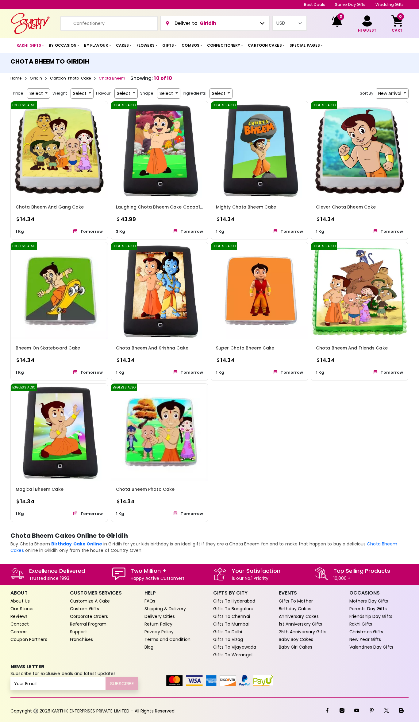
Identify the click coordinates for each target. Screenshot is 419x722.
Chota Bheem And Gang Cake (50, 207)
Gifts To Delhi (227, 632)
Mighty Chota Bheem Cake (246, 207)
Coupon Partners (28, 639)
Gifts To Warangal (232, 655)
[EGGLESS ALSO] (59, 149)
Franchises (81, 639)
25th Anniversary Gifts (302, 632)
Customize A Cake (90, 601)
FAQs (149, 601)
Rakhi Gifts (360, 624)
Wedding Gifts (389, 4)
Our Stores (21, 609)
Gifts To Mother (296, 601)
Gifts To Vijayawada (234, 647)
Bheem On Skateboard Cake (48, 348)
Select (36, 93)
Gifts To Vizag (228, 639)
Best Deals (314, 4)
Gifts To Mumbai (231, 624)
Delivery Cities (159, 616)
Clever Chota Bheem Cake (346, 207)
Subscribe (122, 683)
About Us (20, 601)
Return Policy (158, 624)
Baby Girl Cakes (295, 647)
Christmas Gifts (366, 632)
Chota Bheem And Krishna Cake (152, 348)
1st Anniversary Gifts (300, 624)
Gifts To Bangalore (233, 609)
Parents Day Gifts (368, 609)
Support (78, 632)
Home (15, 78)
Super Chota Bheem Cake (245, 348)
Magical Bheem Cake (39, 489)
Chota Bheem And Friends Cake (352, 348)
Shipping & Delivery (165, 609)
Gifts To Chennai (231, 616)
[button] (30, 45)
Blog (148, 647)
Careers (19, 632)
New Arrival (390, 93)
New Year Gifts (365, 639)
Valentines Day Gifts (371, 647)
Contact (19, 624)
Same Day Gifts (350, 4)
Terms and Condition (167, 639)
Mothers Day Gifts (368, 601)
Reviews (19, 616)
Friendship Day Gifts (370, 616)
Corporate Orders (89, 616)
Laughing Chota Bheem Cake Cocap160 (161, 207)
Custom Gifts (84, 609)
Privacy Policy (159, 632)
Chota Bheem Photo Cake (145, 489)
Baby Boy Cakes (296, 639)
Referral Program (88, 624)
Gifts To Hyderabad (234, 601)
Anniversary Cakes (299, 616)
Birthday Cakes (295, 609)
